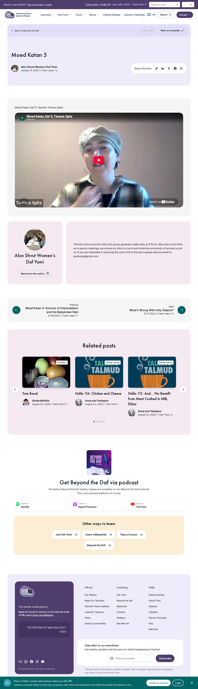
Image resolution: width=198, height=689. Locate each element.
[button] (47, 15)
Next (183, 389)
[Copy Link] (156, 68)
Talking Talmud (112, 362)
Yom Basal (30, 393)
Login (49, 4)
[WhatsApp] (181, 68)
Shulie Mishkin (41, 400)
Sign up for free (35, 4)
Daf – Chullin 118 (98, 4)
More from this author (33, 273)
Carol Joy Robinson (43, 615)
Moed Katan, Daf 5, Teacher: (31, 107)
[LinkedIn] (162, 68)
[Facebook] (175, 68)
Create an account (158, 683)
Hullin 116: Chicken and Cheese (98, 393)
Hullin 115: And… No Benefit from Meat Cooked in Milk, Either (149, 398)
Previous (15, 389)
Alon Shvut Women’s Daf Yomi (39, 66)
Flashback (62, 362)
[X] (168, 68)
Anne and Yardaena (96, 400)
